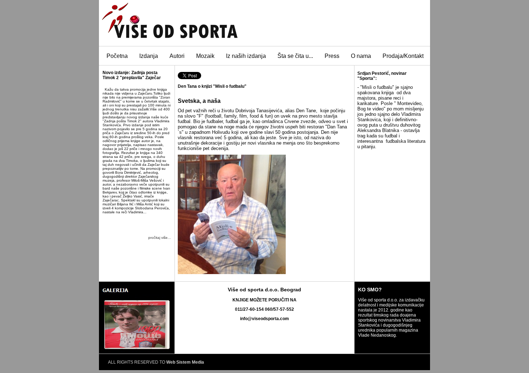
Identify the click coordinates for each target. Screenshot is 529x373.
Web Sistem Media (185, 362)
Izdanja (148, 56)
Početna (117, 56)
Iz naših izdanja (246, 56)
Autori (177, 56)
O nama (361, 56)
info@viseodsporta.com (264, 318)
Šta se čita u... (295, 56)
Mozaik (205, 56)
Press (332, 56)
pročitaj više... (159, 238)
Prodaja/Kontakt (403, 56)
